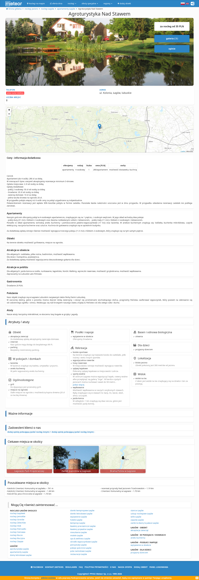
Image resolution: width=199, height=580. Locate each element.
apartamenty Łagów (19, 552)
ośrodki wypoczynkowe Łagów (83, 541)
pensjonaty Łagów (78, 545)
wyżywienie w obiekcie (141, 545)
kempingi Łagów (77, 523)
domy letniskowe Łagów (21, 555)
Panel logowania (158, 567)
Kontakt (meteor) (54, 567)
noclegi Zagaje (16, 541)
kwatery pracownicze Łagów (83, 526)
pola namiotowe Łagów (80, 551)
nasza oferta (125, 567)
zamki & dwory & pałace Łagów (145, 523)
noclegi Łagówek (17, 513)
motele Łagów (76, 535)
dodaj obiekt (141, 567)
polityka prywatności (96, 567)
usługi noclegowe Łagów (142, 513)
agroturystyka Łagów (19, 549)
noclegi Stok (15, 526)
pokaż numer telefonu (15, 93)
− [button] (9, 114)
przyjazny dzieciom (139, 552)
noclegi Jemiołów (17, 516)
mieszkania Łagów (78, 532)
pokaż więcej (78, 384)
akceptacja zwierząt (139, 530)
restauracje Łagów (78, 554)
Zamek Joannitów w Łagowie (76, 471)
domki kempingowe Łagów (82, 510)
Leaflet (183, 151)
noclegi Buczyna (17, 538)
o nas (113, 567)
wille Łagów (136, 516)
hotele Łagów (76, 520)
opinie (172, 48)
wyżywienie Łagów (78, 516)
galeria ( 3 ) (172, 38)
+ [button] (9, 110)
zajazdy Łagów (137, 520)
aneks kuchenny (138, 537)
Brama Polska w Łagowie (123, 471)
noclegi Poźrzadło (18, 529)
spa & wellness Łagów (80, 538)
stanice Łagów (137, 510)
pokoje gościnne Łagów (80, 548)
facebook (37, 567)
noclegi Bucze (16, 535)
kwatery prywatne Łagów (81, 529)
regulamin (71, 567)
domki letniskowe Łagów (81, 513)
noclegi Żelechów (18, 522)
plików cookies (48, 578)
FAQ (81, 567)
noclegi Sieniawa (17, 532)
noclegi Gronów (17, 519)
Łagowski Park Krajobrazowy (29, 471)
